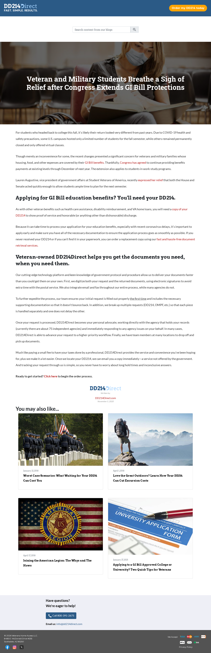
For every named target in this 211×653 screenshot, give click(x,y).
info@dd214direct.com (69, 623)
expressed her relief (150, 180)
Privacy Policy (186, 647)
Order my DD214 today (188, 8)
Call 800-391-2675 (61, 616)
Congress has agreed (133, 162)
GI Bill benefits (94, 162)
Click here (50, 376)
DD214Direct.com (105, 397)
